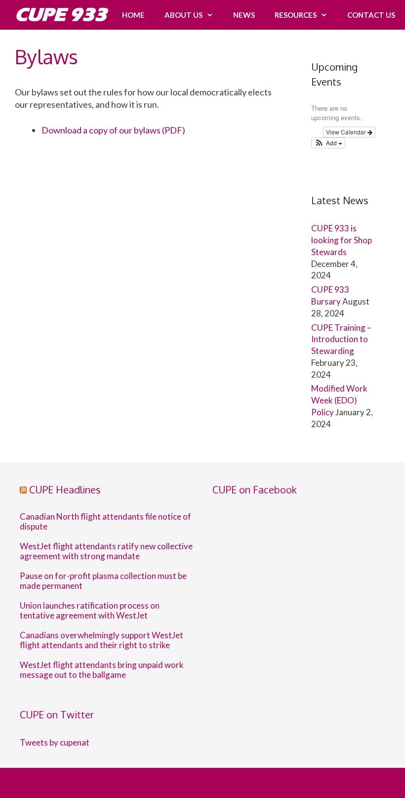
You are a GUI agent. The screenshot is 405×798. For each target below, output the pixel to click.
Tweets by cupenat (54, 742)
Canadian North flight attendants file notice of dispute (105, 522)
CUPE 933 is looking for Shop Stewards (341, 240)
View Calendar (346, 132)
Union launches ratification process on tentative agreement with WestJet (90, 611)
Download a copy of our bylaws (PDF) (113, 130)
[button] (328, 143)
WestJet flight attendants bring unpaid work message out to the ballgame (102, 670)
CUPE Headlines (65, 489)
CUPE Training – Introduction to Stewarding (341, 339)
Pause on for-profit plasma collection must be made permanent (103, 581)
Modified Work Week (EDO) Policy (339, 400)
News (244, 14)
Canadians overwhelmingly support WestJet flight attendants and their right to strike (101, 640)
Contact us (371, 14)
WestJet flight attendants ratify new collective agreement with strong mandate (106, 551)
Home (133, 14)
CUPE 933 (61, 14)
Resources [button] (296, 14)
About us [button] (183, 14)
